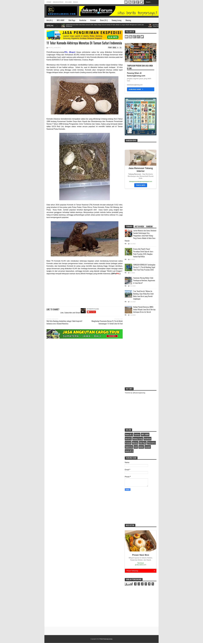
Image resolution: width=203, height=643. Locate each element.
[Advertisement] (85, 289)
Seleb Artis (128, 447)
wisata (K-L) (57, 47)
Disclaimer (68, 2)
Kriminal (93, 20)
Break (50, 25)
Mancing (128, 20)
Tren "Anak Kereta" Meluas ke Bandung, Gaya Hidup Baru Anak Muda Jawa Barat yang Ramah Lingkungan (143, 295)
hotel (135, 447)
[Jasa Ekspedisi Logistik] (85, 39)
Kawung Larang (116, 20)
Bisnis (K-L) (104, 20)
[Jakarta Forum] (119, 11)
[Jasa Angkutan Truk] (85, 338)
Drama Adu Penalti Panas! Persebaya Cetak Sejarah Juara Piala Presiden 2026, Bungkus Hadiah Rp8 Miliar (143, 253)
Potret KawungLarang (106, 639)
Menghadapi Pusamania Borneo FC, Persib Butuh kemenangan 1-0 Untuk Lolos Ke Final (107, 322)
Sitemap (49, 2)
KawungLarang (130, 2)
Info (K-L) (50, 20)
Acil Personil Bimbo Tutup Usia (139, 25)
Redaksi (75, 2)
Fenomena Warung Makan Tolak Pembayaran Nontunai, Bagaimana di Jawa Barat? (144, 280)
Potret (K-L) (151, 442)
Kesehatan (82, 20)
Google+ (133, 2)
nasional (147, 447)
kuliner (141, 447)
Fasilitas (137, 434)
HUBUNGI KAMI (135, 89)
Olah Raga (72, 20)
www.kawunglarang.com (135, 85)
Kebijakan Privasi (58, 2)
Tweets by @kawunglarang (135, 393)
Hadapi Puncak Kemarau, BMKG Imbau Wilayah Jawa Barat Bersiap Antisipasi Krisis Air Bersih (144, 309)
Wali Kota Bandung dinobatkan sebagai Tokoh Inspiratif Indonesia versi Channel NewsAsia (64, 322)
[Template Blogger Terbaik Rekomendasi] (140, 135)
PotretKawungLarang (55, 52)
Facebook (137, 2)
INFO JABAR (60, 20)
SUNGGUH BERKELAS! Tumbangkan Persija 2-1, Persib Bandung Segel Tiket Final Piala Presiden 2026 (144, 267)
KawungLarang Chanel (126, 2)
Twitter (141, 2)
